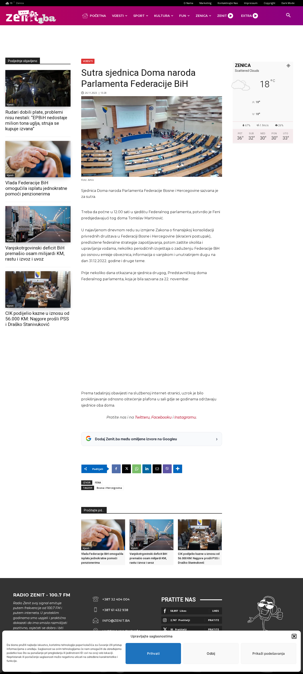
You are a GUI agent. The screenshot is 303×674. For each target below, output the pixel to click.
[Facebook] (116, 468)
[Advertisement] (151, 41)
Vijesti (10, 104)
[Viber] (167, 468)
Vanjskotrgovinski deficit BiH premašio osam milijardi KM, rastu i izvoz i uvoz (35, 253)
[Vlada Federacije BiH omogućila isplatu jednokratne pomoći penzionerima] (38, 159)
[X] (126, 468)
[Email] (157, 468)
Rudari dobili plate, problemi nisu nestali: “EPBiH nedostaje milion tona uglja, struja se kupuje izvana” (36, 120)
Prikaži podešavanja (268, 653)
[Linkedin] (146, 468)
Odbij (211, 653)
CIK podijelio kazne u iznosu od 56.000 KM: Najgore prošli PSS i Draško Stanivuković (37, 319)
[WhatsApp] (136, 468)
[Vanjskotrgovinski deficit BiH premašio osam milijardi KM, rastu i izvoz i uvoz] (38, 224)
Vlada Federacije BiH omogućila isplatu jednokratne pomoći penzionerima (36, 188)
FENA (98, 482)
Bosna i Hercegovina (109, 487)
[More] (177, 468)
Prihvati (153, 653)
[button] (294, 636)
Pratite (213, 620)
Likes (215, 610)
